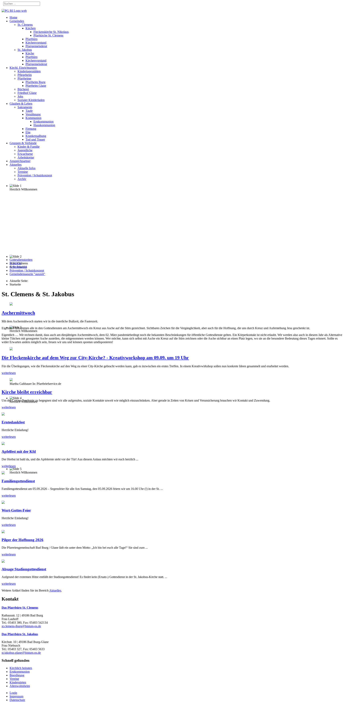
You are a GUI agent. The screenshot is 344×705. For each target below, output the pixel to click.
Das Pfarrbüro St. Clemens (20, 607)
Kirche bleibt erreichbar (27, 392)
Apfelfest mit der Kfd (19, 451)
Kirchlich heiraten (21, 668)
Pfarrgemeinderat (36, 46)
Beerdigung (17, 675)
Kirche (29, 53)
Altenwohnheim (20, 686)
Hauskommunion (44, 125)
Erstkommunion (43, 121)
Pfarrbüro (31, 39)
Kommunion (33, 118)
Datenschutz (17, 700)
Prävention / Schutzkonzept (35, 175)
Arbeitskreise (26, 157)
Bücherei (23, 89)
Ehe (27, 132)
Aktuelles (16, 164)
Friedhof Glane (27, 93)
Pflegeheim (25, 75)
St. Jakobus (25, 49)
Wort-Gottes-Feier (16, 510)
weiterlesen (9, 373)
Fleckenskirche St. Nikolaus (51, 31)
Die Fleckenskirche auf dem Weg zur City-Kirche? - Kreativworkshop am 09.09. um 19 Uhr (95, 357)
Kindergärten (18, 682)
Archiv (22, 179)
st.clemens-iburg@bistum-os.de (21, 626)
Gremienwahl (18, 267)
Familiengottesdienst (18, 481)
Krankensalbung (35, 136)
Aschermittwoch (18, 312)
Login (13, 692)
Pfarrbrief (16, 263)
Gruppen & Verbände (23, 143)
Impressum (16, 696)
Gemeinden (17, 21)
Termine (23, 171)
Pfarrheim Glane (35, 85)
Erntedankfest (13, 422)
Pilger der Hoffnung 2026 (22, 540)
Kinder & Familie (29, 146)
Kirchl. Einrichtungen (23, 67)
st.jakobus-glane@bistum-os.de (21, 652)
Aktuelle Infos (26, 168)
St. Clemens (25, 24)
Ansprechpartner (20, 161)
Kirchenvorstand (35, 42)
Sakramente (25, 107)
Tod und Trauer (35, 139)
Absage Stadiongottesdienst (24, 569)
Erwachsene (25, 154)
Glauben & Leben (21, 103)
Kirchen (30, 28)
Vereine (14, 678)
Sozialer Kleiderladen (31, 100)
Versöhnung (33, 114)
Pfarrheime (24, 78)
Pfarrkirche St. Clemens (48, 35)
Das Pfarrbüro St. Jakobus (20, 634)
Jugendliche (25, 150)
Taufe (29, 110)
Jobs (20, 96)
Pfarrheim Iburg (35, 82)
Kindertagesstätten (29, 71)
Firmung (30, 128)
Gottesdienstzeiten (21, 259)
